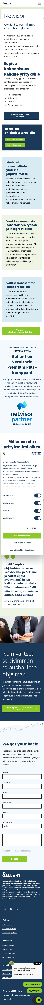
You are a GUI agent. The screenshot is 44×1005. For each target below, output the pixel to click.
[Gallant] (6, 3)
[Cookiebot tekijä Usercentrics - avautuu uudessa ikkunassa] (31, 453)
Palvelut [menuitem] (6, 920)
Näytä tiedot (31, 528)
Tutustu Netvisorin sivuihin (20, 115)
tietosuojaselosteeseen (19, 851)
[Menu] (39, 3)
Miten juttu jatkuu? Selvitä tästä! (20, 708)
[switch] (37, 503)
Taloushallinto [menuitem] (7, 925)
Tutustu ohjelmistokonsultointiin (20, 331)
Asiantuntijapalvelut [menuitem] (9, 933)
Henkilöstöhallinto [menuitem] (9, 929)
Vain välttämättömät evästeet (22, 550)
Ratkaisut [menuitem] (7, 941)
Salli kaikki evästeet (22, 536)
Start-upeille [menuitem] (7, 949)
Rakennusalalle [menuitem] (8, 945)
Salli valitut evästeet (22, 543)
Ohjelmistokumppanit (14, 145)
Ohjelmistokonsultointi (14, 139)
